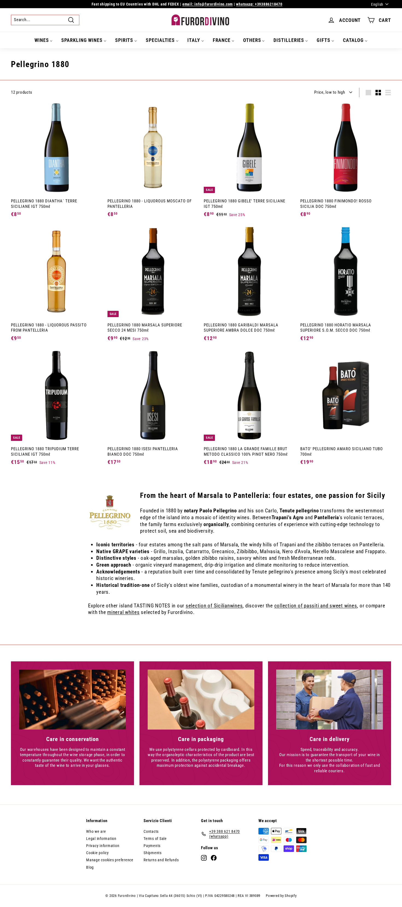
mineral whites (123, 612)
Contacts (151, 831)
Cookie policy (97, 853)
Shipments (153, 853)
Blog (90, 867)
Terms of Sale (155, 838)
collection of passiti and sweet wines (315, 605)
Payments (152, 845)
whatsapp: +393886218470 (259, 4)
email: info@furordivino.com (207, 4)
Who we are (96, 831)
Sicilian (222, 605)
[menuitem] (43, 40)
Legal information (101, 838)
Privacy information (102, 845)
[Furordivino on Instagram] (204, 858)
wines (236, 605)
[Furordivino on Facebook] (214, 858)
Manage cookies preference (109, 860)
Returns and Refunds (161, 860)
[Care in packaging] (201, 700)
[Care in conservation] (72, 700)
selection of (200, 605)
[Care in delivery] (329, 700)
